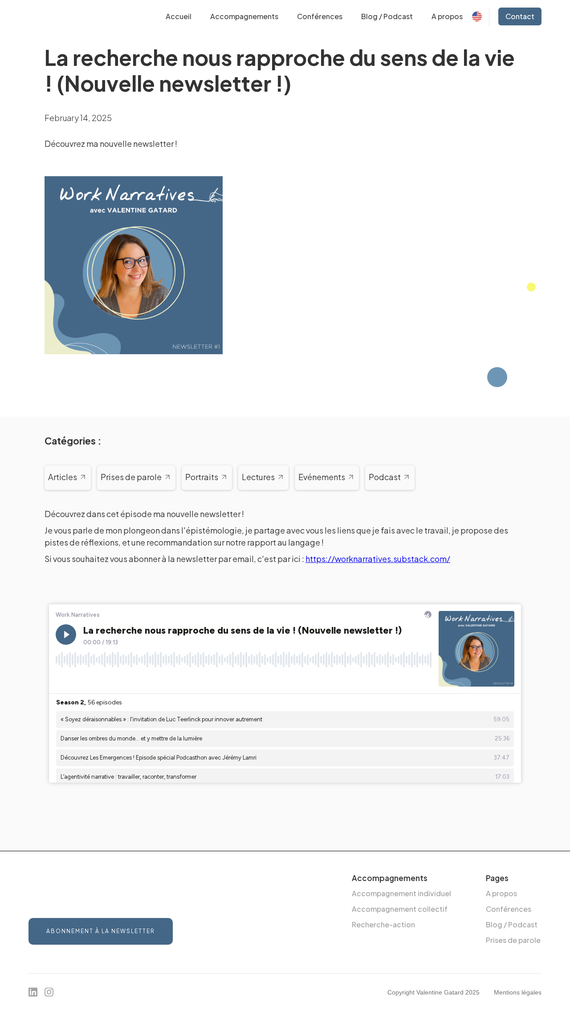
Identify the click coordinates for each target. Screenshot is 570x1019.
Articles (62, 477)
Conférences (319, 16)
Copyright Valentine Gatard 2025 (433, 992)
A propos (447, 16)
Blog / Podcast (387, 16)
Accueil (178, 16)
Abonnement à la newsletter (100, 931)
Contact (519, 16)
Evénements (321, 477)
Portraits (201, 477)
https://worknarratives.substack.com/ (377, 559)
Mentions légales (518, 992)
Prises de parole (131, 477)
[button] (244, 16)
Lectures (258, 477)
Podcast (385, 477)
